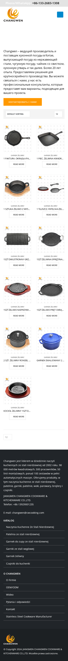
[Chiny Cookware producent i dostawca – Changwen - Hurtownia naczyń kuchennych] (13, 15)
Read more (18, 164)
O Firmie (11, 580)
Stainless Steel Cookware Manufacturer (29, 616)
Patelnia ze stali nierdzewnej (23, 534)
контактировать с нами (23, 101)
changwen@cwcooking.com (28, 512)
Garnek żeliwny (17, 155)
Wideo (9, 594)
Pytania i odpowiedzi (18, 602)
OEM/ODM (12, 587)
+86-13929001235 (23, 504)
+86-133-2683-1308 (45, 3)
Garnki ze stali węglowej (20, 548)
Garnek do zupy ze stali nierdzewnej (27, 541)
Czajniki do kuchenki (18, 563)
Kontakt (10, 609)
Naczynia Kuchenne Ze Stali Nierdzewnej (30, 527)
